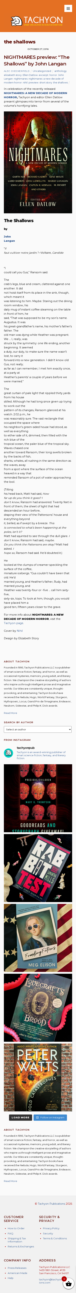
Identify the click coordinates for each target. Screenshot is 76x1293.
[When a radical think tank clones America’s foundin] (38, 938)
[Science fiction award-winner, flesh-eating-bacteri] (38, 1078)
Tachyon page (13, 623)
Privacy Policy (51, 1228)
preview (33, 82)
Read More (10, 712)
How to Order (16, 1228)
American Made (17, 1273)
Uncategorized (42, 70)
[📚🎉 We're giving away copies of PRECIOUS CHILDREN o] (38, 798)
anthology (60, 70)
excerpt (43, 74)
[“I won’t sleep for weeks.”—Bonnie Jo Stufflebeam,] (38, 1008)
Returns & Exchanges (21, 1246)
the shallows (60, 82)
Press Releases (17, 1267)
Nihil (20, 630)
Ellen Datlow (30, 74)
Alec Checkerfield (17, 71)
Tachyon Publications (51, 1203)
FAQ (10, 1233)
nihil (25, 82)
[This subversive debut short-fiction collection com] (38, 868)
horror (53, 74)
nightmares (20, 78)
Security (48, 1233)
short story (45, 82)
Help (10, 1278)
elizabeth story (13, 74)
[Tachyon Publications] (36, 27)
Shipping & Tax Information (17, 1240)
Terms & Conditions (55, 1238)
